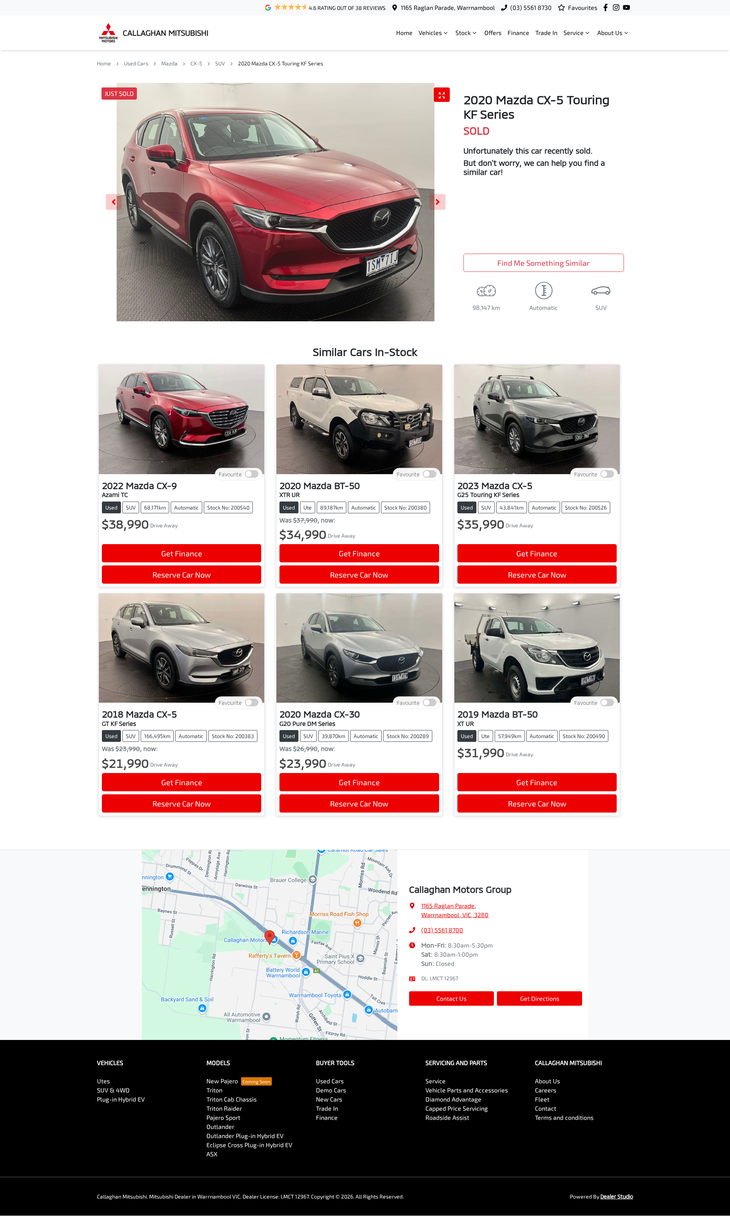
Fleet (542, 1099)
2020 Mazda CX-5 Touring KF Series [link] (280, 63)
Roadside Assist (447, 1117)
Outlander (220, 1126)
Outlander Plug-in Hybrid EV (245, 1135)
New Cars (329, 1099)
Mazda (169, 63)
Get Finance (181, 553)
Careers (545, 1090)
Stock (463, 32)
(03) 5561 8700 (442, 929)
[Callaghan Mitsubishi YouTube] (628, 7)
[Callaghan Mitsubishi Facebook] (607, 7)
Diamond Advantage (453, 1099)
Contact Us (451, 998)
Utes (103, 1080)
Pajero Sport (223, 1117)
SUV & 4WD (113, 1090)
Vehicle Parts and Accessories (466, 1090)
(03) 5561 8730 (531, 7)
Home (404, 32)
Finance (518, 32)
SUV (220, 63)
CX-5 (196, 63)
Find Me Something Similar (543, 262)
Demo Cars (331, 1090)
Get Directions (539, 998)
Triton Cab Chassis (231, 1099)
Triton (214, 1090)
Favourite (230, 474)
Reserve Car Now (181, 574)
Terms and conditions (564, 1117)
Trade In (546, 32)
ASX (211, 1153)
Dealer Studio (616, 1196)
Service (573, 32)
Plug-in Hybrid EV (121, 1099)
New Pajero (222, 1080)
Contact (545, 1108)
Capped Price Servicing (456, 1108)
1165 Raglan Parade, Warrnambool (448, 7)
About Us (609, 32)
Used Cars (136, 63)
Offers (492, 32)
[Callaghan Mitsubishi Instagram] (618, 7)
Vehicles (430, 32)
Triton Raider (224, 1108)
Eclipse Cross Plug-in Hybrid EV (249, 1144)
